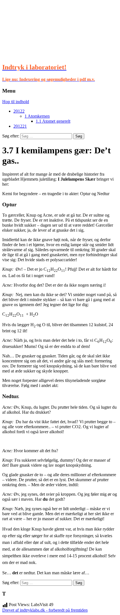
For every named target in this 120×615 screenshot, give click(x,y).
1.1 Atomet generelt (53, 121)
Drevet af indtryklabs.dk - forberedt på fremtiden (45, 610)
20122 (19, 111)
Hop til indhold (15, 101)
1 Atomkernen (37, 116)
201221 (20, 126)
